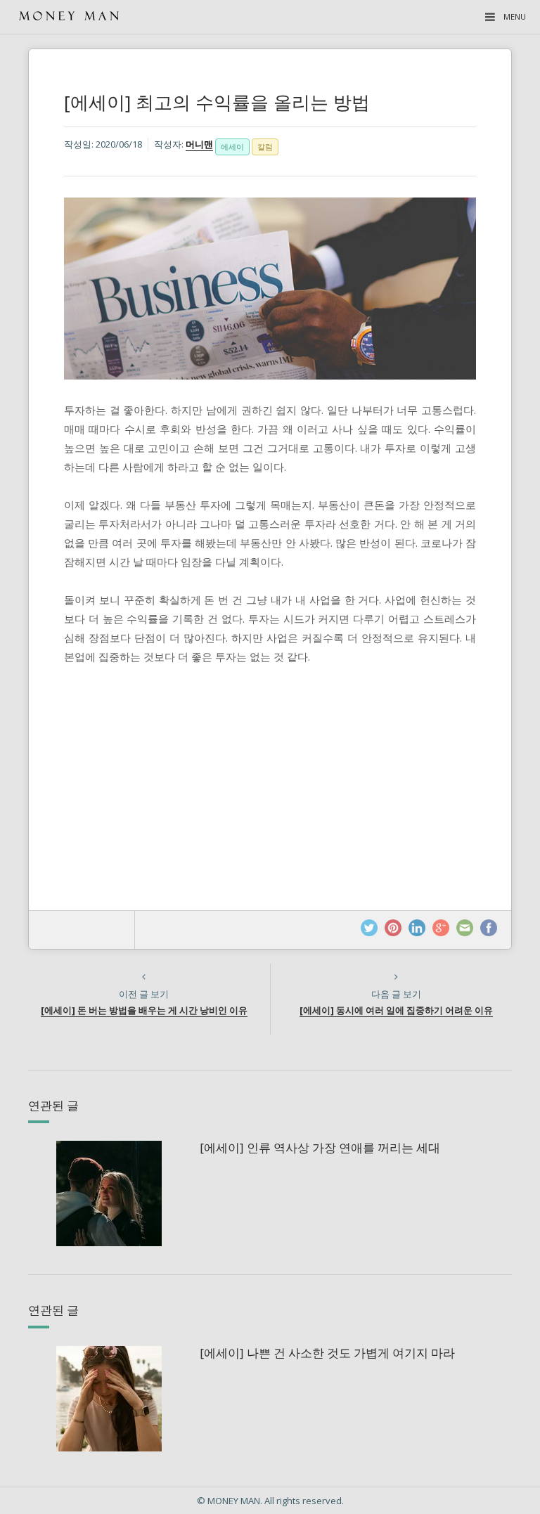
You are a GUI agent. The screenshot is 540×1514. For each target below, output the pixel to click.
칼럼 (265, 146)
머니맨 (199, 144)
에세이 (232, 146)
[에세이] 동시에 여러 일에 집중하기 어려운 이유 (396, 1010)
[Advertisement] (270, 771)
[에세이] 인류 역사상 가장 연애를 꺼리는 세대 (320, 1147)
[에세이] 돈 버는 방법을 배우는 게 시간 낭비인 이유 (144, 1010)
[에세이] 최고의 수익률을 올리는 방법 (217, 102)
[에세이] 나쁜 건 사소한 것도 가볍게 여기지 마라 (327, 1353)
